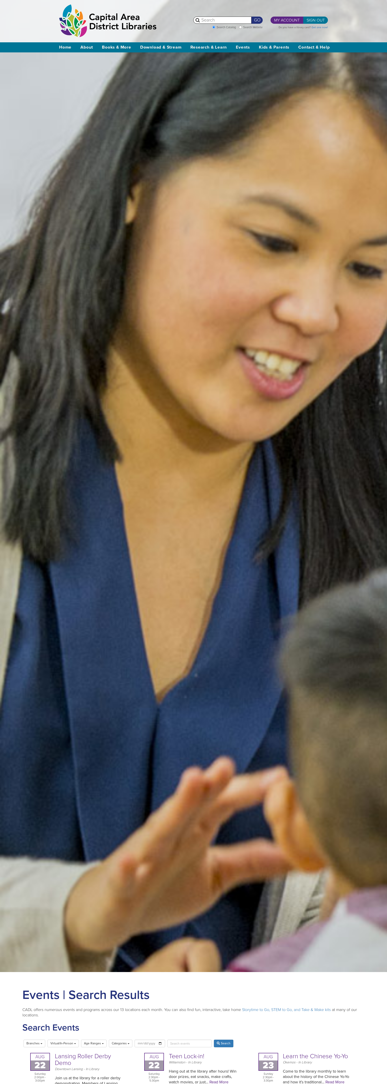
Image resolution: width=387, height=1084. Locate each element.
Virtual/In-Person (62, 1043)
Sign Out (316, 20)
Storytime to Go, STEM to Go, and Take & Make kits (286, 1009)
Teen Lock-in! (186, 1056)
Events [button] (243, 47)
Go (257, 20)
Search (225, 1043)
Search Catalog (226, 27)
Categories (120, 1043)
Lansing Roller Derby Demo (83, 1059)
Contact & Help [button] (314, 47)
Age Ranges (93, 1043)
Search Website (252, 27)
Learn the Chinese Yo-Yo (315, 1056)
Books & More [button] (116, 47)
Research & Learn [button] (208, 47)
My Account (287, 20)
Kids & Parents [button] (274, 47)
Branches (33, 1043)
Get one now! (320, 27)
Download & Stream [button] (161, 47)
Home (65, 47)
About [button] (86, 47)
